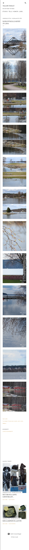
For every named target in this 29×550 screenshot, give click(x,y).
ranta (21, 421)
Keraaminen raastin (12, 521)
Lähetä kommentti (8, 431)
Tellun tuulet (8, 6)
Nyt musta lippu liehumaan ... (10, 496)
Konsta (15, 11)
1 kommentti (12, 499)
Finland (9, 421)
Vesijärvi (4, 423)
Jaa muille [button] (5, 418)
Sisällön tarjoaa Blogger (15, 533)
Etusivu (5, 11)
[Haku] (25, 2)
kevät (15, 421)
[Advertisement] (14, 446)
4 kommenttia (12, 523)
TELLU (10, 11)
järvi (13, 421)
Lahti (18, 421)
